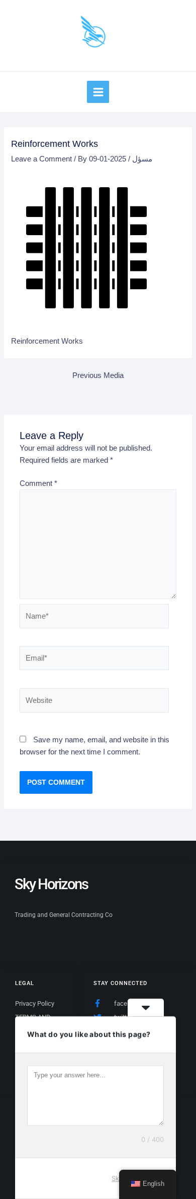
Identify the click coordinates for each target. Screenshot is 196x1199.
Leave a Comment (41, 159)
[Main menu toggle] (98, 91)
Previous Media (98, 375)
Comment (38, 483)
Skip (118, 1178)
